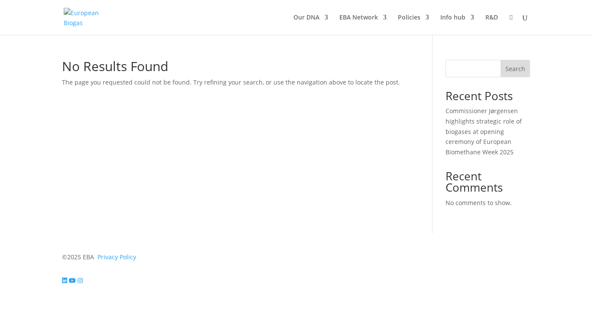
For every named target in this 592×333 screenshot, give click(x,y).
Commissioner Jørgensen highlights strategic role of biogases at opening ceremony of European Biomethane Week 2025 (484, 131)
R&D (491, 17)
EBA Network (358, 17)
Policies (409, 17)
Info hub (452, 17)
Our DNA (306, 17)
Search (515, 69)
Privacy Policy (117, 257)
